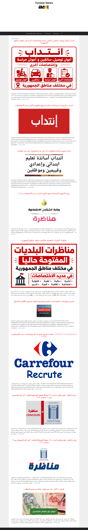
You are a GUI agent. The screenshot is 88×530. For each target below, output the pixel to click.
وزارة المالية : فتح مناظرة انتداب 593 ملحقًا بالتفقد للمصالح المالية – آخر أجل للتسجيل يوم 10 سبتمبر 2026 (44, 396)
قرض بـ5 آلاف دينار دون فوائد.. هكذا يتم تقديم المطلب (44, 489)
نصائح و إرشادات (47, 33)
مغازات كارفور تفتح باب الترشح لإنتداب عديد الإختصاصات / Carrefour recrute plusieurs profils (44, 335)
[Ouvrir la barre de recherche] (61, 33)
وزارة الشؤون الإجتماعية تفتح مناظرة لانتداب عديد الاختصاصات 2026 (44, 193)
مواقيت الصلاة (55, 33)
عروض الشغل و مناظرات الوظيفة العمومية (34, 33)
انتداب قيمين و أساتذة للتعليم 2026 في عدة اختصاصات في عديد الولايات (44, 151)
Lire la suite (25, 99)
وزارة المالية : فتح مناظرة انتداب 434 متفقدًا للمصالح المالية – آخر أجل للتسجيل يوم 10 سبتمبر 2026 (44, 441)
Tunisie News (44, 3)
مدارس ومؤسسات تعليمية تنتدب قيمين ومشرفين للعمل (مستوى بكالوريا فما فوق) (44, 301)
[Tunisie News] (44, 7)
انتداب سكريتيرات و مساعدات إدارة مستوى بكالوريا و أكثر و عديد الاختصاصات (44, 105)
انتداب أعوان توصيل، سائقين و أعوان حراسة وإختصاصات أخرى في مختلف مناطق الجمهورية (44, 41)
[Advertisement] (44, 21)
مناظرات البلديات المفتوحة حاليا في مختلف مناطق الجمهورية (44, 240)
